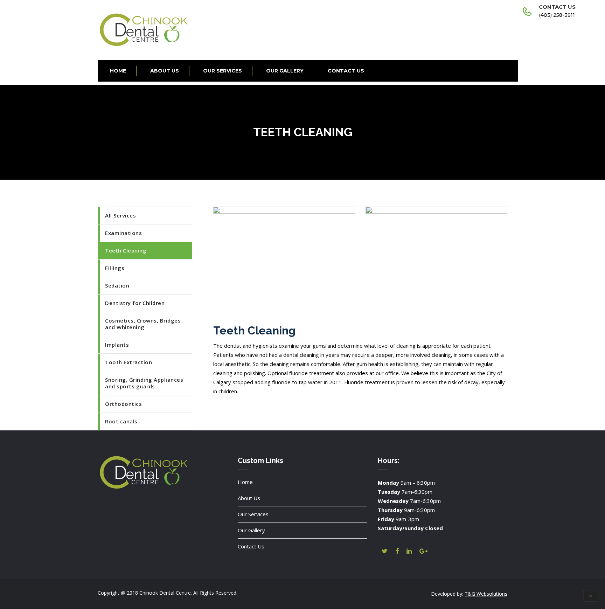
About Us (249, 497)
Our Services (253, 514)
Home (245, 481)
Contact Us (251, 546)
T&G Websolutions (486, 593)
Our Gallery (251, 530)
